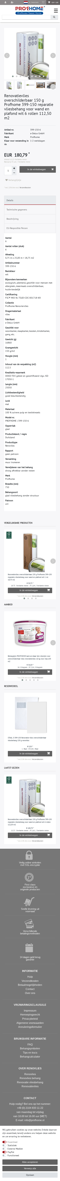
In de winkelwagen (36, 169)
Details (10, 200)
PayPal (11, 1152)
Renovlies (30, 1074)
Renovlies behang (30, 1078)
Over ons (30, 993)
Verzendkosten (25, 187)
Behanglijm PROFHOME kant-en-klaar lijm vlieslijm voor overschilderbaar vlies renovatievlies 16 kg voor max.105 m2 (29, 658)
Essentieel (12, 1142)
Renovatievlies (30, 1086)
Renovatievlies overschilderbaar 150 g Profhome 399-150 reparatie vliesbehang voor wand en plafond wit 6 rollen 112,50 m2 (30, 822)
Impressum (30, 1010)
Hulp (30, 976)
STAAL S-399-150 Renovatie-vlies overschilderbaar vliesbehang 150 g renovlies (27, 739)
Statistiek (12, 1145)
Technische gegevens (17, 209)
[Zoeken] (54, 17)
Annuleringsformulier (30, 1027)
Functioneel (13, 1155)
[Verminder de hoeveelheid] (14, 173)
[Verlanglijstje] (43, 2)
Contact (30, 989)
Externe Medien (15, 1148)
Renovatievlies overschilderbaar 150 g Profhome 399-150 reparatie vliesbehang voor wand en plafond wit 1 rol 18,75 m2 (30, 577)
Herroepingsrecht (30, 1014)
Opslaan (30, 1174)
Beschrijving (13, 218)
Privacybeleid (30, 1018)
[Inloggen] (6, 2)
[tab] (30, 200)
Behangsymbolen (30, 1048)
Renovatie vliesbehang (30, 1082)
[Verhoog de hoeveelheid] (14, 168)
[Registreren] (12, 2)
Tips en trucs (30, 1052)
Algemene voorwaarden (30, 1023)
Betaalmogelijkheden (30, 985)
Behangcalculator (30, 1056)
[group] (30, 715)
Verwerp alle (30, 1168)
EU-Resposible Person (17, 228)
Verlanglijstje (14, 180)
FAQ (30, 1044)
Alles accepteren (30, 1162)
